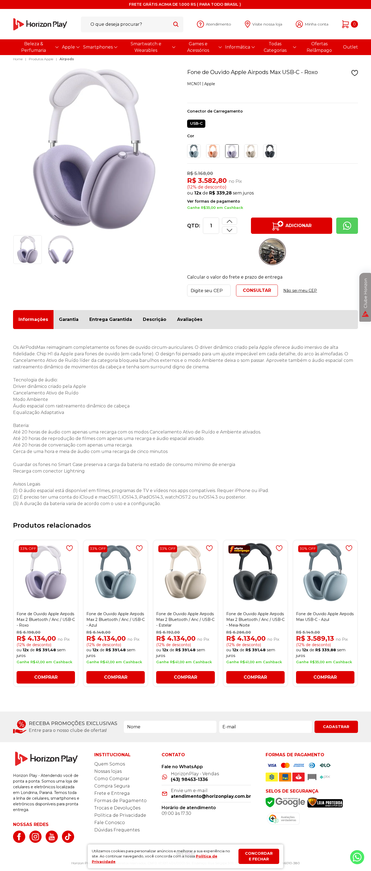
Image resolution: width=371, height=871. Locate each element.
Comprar (46, 677)
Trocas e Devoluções (117, 808)
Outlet (350, 47)
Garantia (68, 319)
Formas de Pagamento (120, 800)
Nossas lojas (108, 771)
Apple (68, 47)
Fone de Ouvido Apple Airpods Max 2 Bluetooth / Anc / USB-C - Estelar (185, 619)
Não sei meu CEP (300, 290)
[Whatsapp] (347, 226)
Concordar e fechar (259, 856)
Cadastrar (336, 726)
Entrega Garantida (110, 319)
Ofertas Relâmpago (319, 47)
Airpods (66, 59)
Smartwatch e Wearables (146, 47)
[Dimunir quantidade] (229, 221)
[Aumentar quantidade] (229, 230)
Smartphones (98, 47)
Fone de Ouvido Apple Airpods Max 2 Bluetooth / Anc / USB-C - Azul (115, 619)
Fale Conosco (109, 822)
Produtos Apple (41, 59)
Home (18, 59)
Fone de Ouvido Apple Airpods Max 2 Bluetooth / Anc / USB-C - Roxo (46, 619)
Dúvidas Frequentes (117, 829)
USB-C (196, 123)
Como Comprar (112, 778)
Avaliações (189, 319)
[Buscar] (175, 24)
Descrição (154, 319)
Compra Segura (112, 786)
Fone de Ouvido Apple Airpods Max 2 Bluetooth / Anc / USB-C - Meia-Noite (255, 619)
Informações (33, 319)
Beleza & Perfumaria (33, 47)
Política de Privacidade (120, 815)
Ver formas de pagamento (213, 201)
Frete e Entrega (112, 793)
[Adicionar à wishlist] (354, 73)
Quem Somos (109, 764)
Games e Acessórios (198, 47)
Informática (237, 47)
